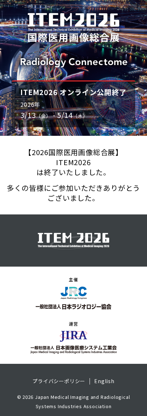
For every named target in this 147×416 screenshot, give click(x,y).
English (104, 381)
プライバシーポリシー (58, 381)
